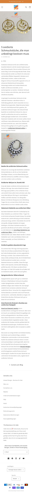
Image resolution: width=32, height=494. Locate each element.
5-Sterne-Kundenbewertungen (11, 395)
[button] (2, 7)
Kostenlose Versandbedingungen (12, 407)
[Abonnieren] (27, 452)
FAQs (4, 399)
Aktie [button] (4, 61)
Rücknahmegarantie (9, 411)
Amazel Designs (13, 490)
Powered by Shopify (20, 490)
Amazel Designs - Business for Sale (12, 380)
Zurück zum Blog (17, 365)
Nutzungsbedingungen (9, 419)
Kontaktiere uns (7, 388)
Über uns (5, 384)
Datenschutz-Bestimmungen (11, 415)
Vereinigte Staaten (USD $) (14, 469)
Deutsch (15, 478)
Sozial (5, 403)
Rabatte (5, 392)
